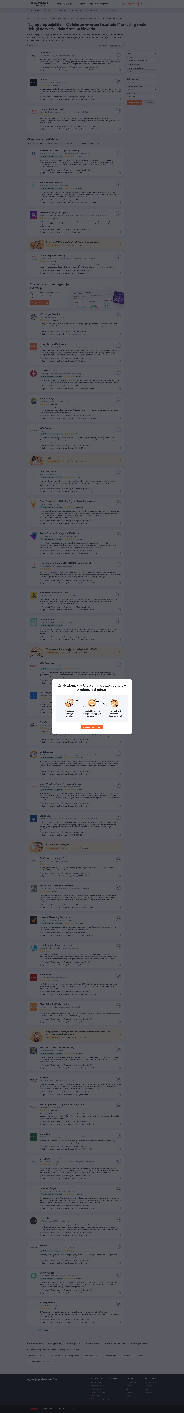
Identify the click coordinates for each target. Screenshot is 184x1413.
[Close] (129, 681)
